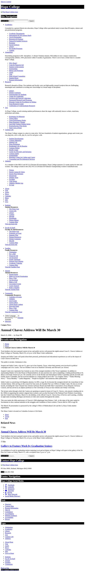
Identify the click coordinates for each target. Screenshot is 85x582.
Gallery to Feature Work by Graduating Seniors (26, 446)
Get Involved (13, 258)
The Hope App (14, 209)
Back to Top (5, 568)
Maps (7, 198)
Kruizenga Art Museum (17, 116)
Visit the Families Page (12, 267)
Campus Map (13, 222)
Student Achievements (16, 67)
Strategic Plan (13, 235)
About (7, 188)
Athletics (8, 161)
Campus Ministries (15, 140)
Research (8, 82)
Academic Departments (16, 33)
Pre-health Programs (15, 48)
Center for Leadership (16, 96)
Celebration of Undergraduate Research (22, 106)
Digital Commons (15, 93)
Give (6, 202)
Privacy (7, 519)
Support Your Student (16, 261)
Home (7, 344)
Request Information (15, 80)
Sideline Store (13, 177)
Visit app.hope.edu (11, 224)
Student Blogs (13, 78)
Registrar (12, 43)
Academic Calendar (15, 263)
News (7, 194)
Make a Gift (13, 282)
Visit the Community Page (13, 312)
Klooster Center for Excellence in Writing (22, 102)
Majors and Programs (16, 70)
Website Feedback (11, 515)
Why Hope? (13, 63)
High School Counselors (17, 76)
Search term (5, 21)
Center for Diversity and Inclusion (20, 152)
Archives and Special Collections (20, 98)
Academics (8, 24)
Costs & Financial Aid (16, 65)
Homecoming (13, 274)
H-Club (11, 185)
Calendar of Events (15, 297)
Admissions (9, 52)
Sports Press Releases (16, 174)
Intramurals (12, 176)
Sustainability (13, 155)
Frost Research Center (16, 104)
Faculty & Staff (10, 228)
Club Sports (13, 181)
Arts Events (13, 301)
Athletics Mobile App (16, 183)
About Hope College (16, 304)
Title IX (7, 510)
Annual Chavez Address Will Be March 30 (23, 431)
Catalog (11, 50)
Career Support (14, 286)
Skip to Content (6, 2)
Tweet (7, 416)
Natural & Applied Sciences (18, 41)
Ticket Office (13, 118)
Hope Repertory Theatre (17, 122)
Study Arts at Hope (15, 128)
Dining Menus (14, 220)
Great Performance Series (17, 120)
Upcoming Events (15, 284)
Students (8, 205)
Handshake (12, 218)
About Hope (9, 542)
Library (11, 47)
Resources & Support (16, 39)
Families (7, 248)
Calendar (8, 196)
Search (31, 21)
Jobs (6, 200)
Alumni (7, 271)
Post (6, 418)
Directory (8, 321)
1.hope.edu (12, 211)
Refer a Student (14, 288)
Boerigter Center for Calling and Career (22, 157)
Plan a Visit (13, 278)
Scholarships (13, 69)
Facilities (12, 179)
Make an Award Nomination (18, 276)
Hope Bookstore (14, 144)
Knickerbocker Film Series (18, 126)
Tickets (11, 170)
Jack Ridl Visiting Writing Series (19, 124)
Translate (20, 318)
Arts (6, 108)
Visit (10, 74)
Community (9, 293)
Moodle (11, 216)
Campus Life (9, 130)
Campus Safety (14, 153)
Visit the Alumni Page (12, 289)
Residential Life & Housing (18, 146)
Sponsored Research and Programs (20, 100)
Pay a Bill (12, 254)
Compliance (9, 512)
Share (7, 415)
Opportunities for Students (17, 94)
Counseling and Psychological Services (22, 159)
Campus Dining (14, 148)
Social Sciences (14, 45)
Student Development (16, 139)
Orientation (12, 252)
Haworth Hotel (14, 306)
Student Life (13, 142)
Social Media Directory (12, 496)
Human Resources (15, 237)
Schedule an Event (15, 233)
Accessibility (9, 517)
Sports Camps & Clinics (17, 172)
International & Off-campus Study (20, 35)
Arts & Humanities (15, 37)
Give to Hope (9, 553)
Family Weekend (14, 259)
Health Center (13, 150)
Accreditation (9, 514)
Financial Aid (13, 256)
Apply (11, 72)
